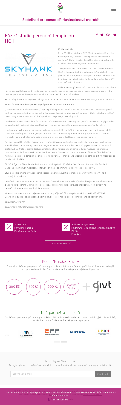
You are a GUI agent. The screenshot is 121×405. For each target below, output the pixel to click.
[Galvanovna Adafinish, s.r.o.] (28, 332)
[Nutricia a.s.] (80, 332)
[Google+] (108, 35)
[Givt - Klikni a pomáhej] (102, 287)
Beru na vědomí (60, 400)
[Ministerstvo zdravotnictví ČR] (105, 332)
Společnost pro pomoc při (60, 20)
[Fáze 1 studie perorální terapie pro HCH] (30, 66)
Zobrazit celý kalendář (60, 243)
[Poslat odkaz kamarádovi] (114, 35)
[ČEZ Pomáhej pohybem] (54, 332)
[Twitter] (102, 35)
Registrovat (102, 374)
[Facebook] (97, 35)
